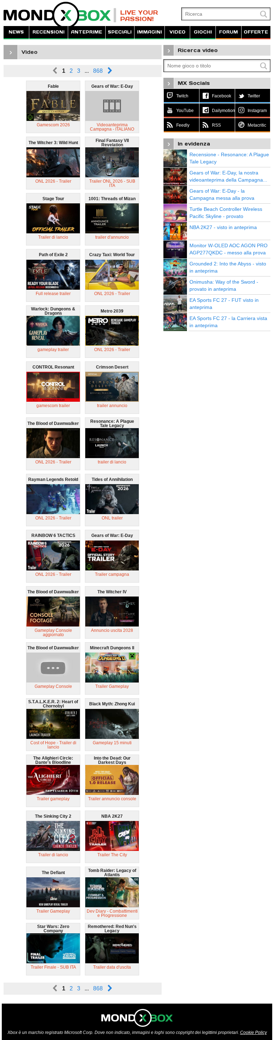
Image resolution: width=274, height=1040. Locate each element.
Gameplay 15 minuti (112, 742)
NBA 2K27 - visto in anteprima (223, 227)
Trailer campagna (112, 574)
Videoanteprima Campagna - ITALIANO (112, 127)
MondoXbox (60, 15)
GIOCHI (203, 32)
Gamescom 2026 (53, 124)
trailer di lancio (112, 462)
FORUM (228, 32)
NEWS (16, 32)
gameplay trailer (53, 349)
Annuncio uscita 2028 (112, 630)
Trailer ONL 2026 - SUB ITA (112, 183)
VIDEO (177, 32)
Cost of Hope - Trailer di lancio (53, 745)
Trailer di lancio (53, 237)
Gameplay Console (53, 686)
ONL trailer (112, 518)
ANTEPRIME (86, 32)
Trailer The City (112, 854)
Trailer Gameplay (112, 686)
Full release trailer (53, 293)
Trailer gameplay (53, 798)
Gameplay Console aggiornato (53, 632)
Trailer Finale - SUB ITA (53, 967)
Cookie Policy (253, 1032)
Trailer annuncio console (112, 798)
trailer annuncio (112, 405)
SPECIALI (120, 32)
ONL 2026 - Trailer (53, 181)
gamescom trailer (53, 405)
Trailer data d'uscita (112, 967)
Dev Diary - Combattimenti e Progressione (112, 913)
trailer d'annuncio (112, 237)
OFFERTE (256, 32)
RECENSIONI (48, 32)
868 (98, 71)
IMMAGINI (149, 32)
